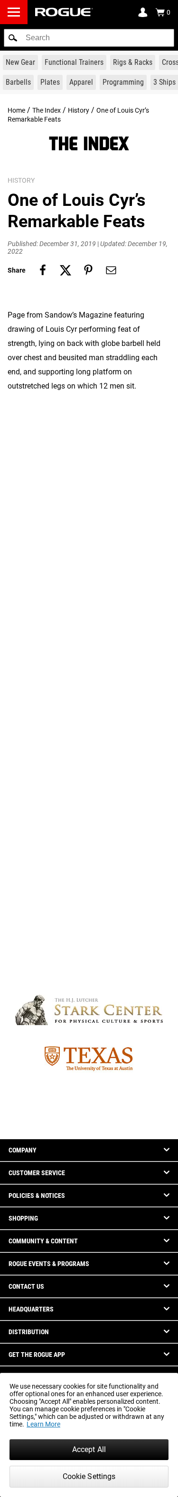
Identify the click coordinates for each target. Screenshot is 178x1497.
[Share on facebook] (42, 270)
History (78, 110)
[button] (13, 38)
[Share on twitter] (65, 270)
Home (16, 110)
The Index (46, 110)
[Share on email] (111, 270)
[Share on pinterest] (88, 270)
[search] (89, 38)
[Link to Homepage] (64, 12)
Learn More (43, 1424)
